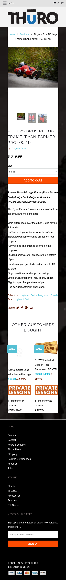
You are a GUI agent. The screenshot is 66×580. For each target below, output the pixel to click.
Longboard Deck (22, 299)
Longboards (44, 295)
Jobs (10, 468)
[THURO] (33, 16)
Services (12, 500)
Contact (12, 440)
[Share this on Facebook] (21, 307)
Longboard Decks (28, 295)
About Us (12, 463)
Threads (12, 490)
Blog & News (14, 449)
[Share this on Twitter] (17, 307)
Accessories (14, 495)
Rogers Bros (19, 148)
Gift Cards (13, 505)
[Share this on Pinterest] (26, 307)
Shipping (12, 454)
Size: (10, 165)
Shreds (54, 295)
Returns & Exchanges (19, 458)
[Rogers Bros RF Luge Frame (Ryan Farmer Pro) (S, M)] (33, 67)
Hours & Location (17, 444)
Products (24, 34)
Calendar (12, 435)
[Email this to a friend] (30, 307)
